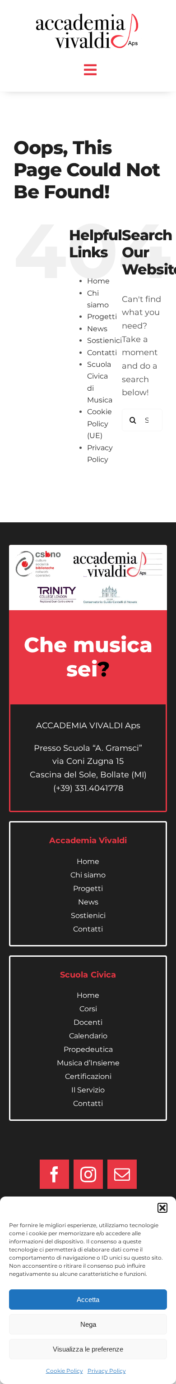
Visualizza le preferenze (88, 1349)
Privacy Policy (107, 1370)
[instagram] (88, 1174)
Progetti (102, 316)
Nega (88, 1324)
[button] (162, 1207)
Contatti (102, 352)
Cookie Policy (64, 1370)
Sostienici (104, 340)
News (97, 328)
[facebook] (54, 1174)
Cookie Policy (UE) (99, 423)
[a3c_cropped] (89, 18)
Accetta (88, 1299)
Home (98, 281)
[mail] (122, 1174)
